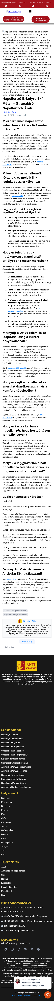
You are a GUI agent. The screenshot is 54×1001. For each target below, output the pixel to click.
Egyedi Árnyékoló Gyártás (13, 779)
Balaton (4, 834)
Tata (3, 850)
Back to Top (27, 642)
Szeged (4, 846)
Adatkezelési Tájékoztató (13, 871)
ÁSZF (4, 867)
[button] (29, 11)
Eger (3, 814)
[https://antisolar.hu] (13, 11)
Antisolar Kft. (10, 579)
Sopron (4, 826)
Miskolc (5, 810)
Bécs (3, 854)
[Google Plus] (38, 949)
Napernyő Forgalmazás (12, 739)
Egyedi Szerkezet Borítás (13, 759)
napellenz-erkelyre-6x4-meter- (15, 610)
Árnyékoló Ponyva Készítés (14, 771)
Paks (3, 838)
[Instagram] (12, 949)
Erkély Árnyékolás (10, 112)
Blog (3, 895)
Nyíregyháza (7, 830)
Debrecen (5, 806)
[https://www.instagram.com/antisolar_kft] (20, 6)
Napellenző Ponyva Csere (13, 783)
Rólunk (4, 879)
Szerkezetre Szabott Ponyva (14, 763)
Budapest (5, 798)
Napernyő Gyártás (9, 735)
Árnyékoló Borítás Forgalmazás (16, 787)
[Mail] (25, 949)
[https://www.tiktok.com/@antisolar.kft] (33, 6)
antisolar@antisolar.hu (14, 926)
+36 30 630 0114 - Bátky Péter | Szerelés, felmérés (28, 921)
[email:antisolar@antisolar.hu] (47, 6)
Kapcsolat (6, 883)
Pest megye (6, 802)
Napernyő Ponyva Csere (12, 775)
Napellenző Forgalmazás (12, 747)
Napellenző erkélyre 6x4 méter (15, 614)
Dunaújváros (7, 842)
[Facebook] (6, 949)
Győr (3, 818)
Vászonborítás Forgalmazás (14, 755)
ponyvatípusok (17, 196)
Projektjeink (6, 891)
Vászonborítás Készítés (12, 751)
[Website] (32, 949)
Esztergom (6, 822)
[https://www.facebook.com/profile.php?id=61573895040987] (6, 6)
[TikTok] (19, 949)
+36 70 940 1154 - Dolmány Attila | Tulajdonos (25, 916)
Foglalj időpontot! (9, 887)
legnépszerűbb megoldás (17, 368)
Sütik (3, 875)
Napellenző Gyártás (10, 743)
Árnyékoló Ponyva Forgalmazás (16, 767)
